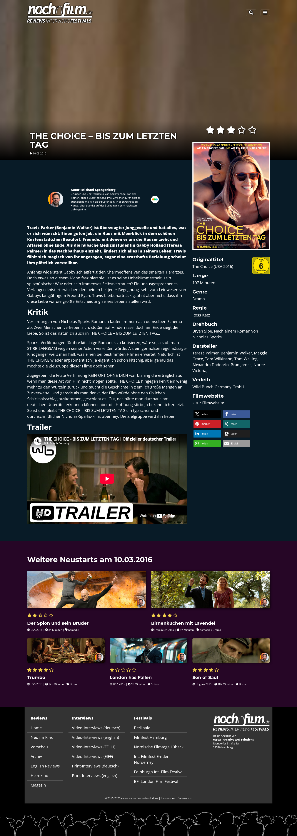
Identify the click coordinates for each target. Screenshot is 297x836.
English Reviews (45, 766)
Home (36, 727)
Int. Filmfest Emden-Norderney (152, 759)
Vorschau (39, 746)
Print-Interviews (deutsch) (95, 766)
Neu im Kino (42, 737)
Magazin (38, 785)
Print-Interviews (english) (94, 775)
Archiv (36, 756)
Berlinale (142, 727)
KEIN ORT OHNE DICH (108, 375)
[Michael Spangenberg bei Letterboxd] (155, 199)
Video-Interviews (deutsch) (96, 727)
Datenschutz (185, 798)
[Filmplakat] (231, 199)
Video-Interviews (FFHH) (93, 746)
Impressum (168, 798)
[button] (207, 414)
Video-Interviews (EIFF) (92, 756)
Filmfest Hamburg (150, 737)
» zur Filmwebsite (208, 402)
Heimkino (39, 775)
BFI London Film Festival (156, 781)
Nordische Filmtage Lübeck (159, 746)
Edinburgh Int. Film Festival (159, 771)
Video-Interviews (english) (95, 737)
